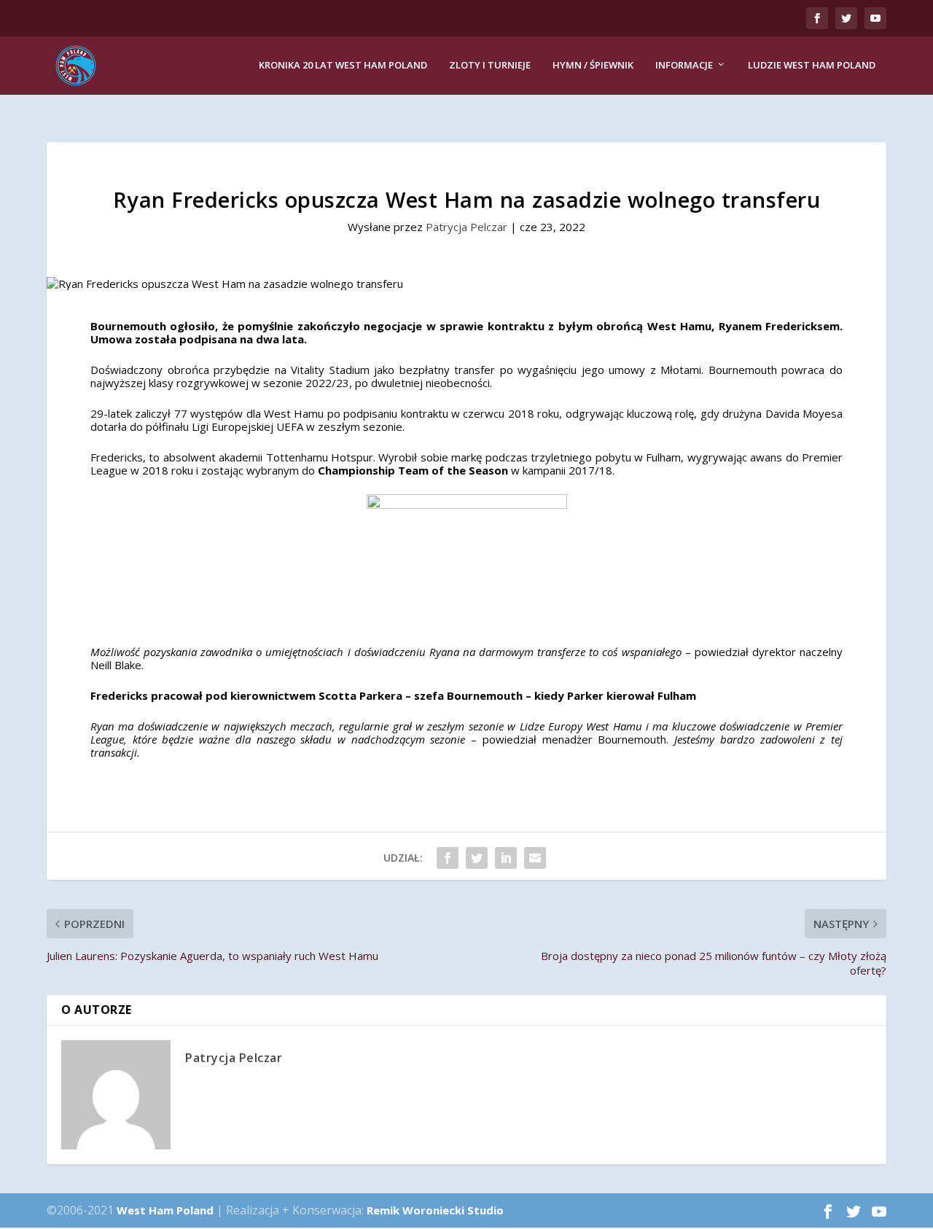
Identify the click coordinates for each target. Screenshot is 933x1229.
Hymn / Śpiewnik (593, 65)
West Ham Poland (165, 1210)
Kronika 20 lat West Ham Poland (343, 65)
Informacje (684, 65)
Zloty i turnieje (490, 65)
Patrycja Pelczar (466, 226)
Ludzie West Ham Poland (811, 65)
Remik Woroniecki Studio (435, 1210)
